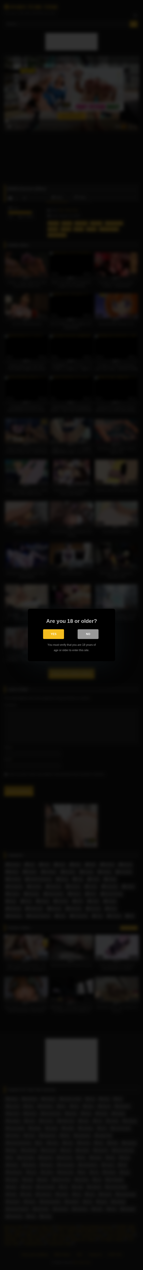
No (88, 634)
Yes (54, 634)
